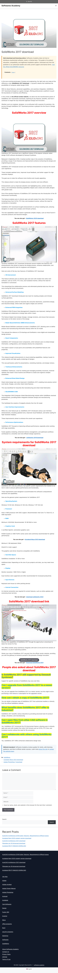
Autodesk (5, 900)
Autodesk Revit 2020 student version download (16, 838)
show (13, 72)
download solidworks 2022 (34, 597)
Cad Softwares (6, 904)
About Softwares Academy (10, 949)
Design (4, 908)
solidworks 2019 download (34, 437)
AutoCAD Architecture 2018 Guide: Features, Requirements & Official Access (25, 835)
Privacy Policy (6, 954)
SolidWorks (7, 757)
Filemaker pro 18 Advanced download (13, 843)
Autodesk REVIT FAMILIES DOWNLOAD (14, 846)
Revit (3, 928)
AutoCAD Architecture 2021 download (13, 841)
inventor (4, 916)
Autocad (4, 896)
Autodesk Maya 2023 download (35, 539)
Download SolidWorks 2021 (35, 662)
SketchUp (5, 936)
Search (4, 819)
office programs (7, 924)
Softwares (5, 939)
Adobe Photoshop (7, 892)
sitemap (4, 957)
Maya (4, 920)
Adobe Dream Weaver (9, 888)
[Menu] (29, 1)
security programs (7, 932)
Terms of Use (6, 959)
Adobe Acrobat (7, 884)
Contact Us (5, 952)
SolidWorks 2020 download (35, 218)
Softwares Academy (11, 6)
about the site (43, 749)
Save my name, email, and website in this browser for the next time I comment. (28, 805)
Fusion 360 (5, 912)
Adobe (4, 880)
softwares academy (39, 965)
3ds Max (5, 876)
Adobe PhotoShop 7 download (13, 762)
